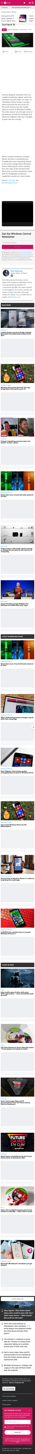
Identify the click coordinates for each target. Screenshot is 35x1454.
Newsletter (29, 51)
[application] (17, 212)
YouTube (11, 180)
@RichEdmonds (14, 297)
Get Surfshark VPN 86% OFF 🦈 (21, 7)
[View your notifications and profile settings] (24, 3)
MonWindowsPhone (10, 183)
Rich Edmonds (13, 29)
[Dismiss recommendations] (32, 12)
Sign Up (17, 1432)
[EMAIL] (12, 275)
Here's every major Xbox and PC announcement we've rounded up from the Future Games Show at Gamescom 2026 (17, 1356)
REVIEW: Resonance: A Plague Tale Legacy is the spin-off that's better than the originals (18, 1367)
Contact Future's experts (9, 1400)
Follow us (19, 51)
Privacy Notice (26, 254)
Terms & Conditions (16, 1440)
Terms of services (24, 252)
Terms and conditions (9, 1396)
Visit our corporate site (16, 1382)
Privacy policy (6, 1404)
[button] (33, 3)
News (4, 30)
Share (6, 51)
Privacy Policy (24, 1439)
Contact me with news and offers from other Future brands (17, 1427)
